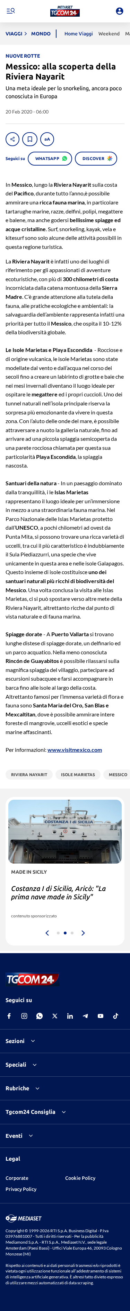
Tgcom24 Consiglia (30, 1112)
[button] (65, 11)
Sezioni (15, 1041)
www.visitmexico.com (74, 749)
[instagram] (24, 1015)
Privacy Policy (21, 1189)
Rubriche (17, 1088)
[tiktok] (115, 1015)
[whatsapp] (39, 1015)
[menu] (10, 11)
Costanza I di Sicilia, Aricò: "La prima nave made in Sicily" (58, 892)
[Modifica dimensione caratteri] (47, 139)
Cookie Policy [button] (80, 1178)
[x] (54, 1015)
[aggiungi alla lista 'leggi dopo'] (29, 139)
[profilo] (119, 11)
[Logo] (65, 11)
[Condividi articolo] (12, 139)
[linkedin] (70, 1015)
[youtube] (100, 1015)
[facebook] (9, 1015)
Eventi (14, 1136)
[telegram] (85, 1015)
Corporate (17, 1178)
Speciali (16, 1064)
